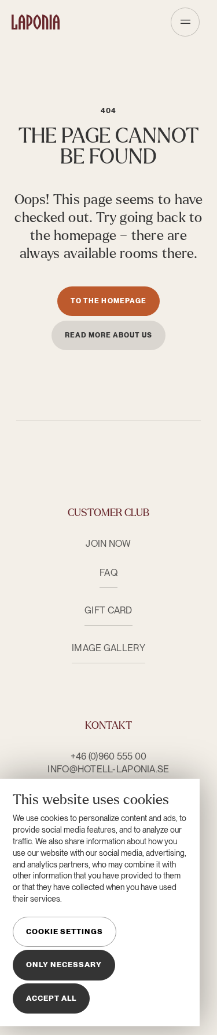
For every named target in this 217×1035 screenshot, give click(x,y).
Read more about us (109, 335)
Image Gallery (108, 647)
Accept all (51, 998)
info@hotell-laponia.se (108, 769)
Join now (108, 543)
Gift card (108, 610)
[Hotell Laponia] (36, 22)
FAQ (108, 572)
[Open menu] (185, 22)
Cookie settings (64, 931)
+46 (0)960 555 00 (109, 756)
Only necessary (64, 964)
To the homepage (108, 301)
